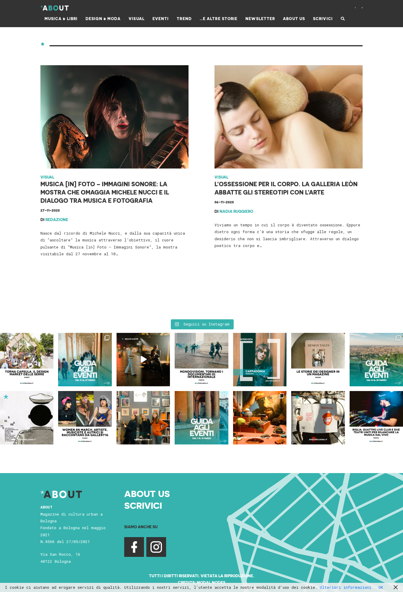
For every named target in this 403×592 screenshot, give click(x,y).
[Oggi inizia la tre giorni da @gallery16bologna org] (85, 417)
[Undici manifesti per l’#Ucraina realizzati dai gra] (26, 417)
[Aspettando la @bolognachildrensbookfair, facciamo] (376, 359)
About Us (147, 493)
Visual (47, 177)
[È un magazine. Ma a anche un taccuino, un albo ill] (318, 359)
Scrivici (143, 505)
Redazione (56, 219)
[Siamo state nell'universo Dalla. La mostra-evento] (259, 417)
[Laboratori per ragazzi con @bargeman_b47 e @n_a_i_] (376, 417)
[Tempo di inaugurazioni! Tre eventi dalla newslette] (85, 359)
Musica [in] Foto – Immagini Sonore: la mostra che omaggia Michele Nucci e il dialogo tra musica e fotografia (104, 192)
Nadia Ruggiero (236, 211)
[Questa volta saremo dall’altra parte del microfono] (143, 417)
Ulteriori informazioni (345, 587)
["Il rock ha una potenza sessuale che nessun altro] (259, 359)
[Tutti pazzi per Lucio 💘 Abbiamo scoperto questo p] (318, 417)
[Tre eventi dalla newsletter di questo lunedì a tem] (201, 417)
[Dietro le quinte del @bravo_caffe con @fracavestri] (143, 359)
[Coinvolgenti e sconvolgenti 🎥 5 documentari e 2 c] (201, 359)
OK (381, 587)
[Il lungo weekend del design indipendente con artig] (26, 359)
